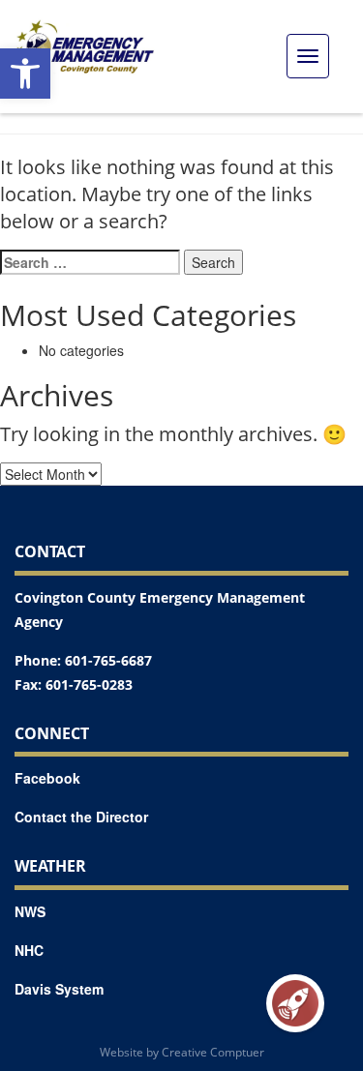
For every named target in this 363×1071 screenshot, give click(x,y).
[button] (25, 73)
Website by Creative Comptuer (182, 1052)
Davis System (59, 988)
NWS (30, 911)
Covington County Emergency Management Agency (160, 609)
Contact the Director (81, 816)
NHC (29, 950)
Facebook (47, 778)
